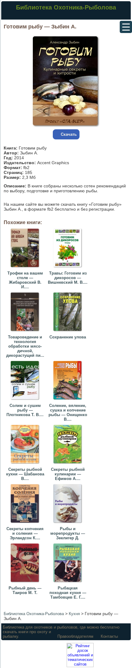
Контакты (109, 636)
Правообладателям (75, 636)
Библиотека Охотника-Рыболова (66, 7)
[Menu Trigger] (126, 27)
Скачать (69, 134)
